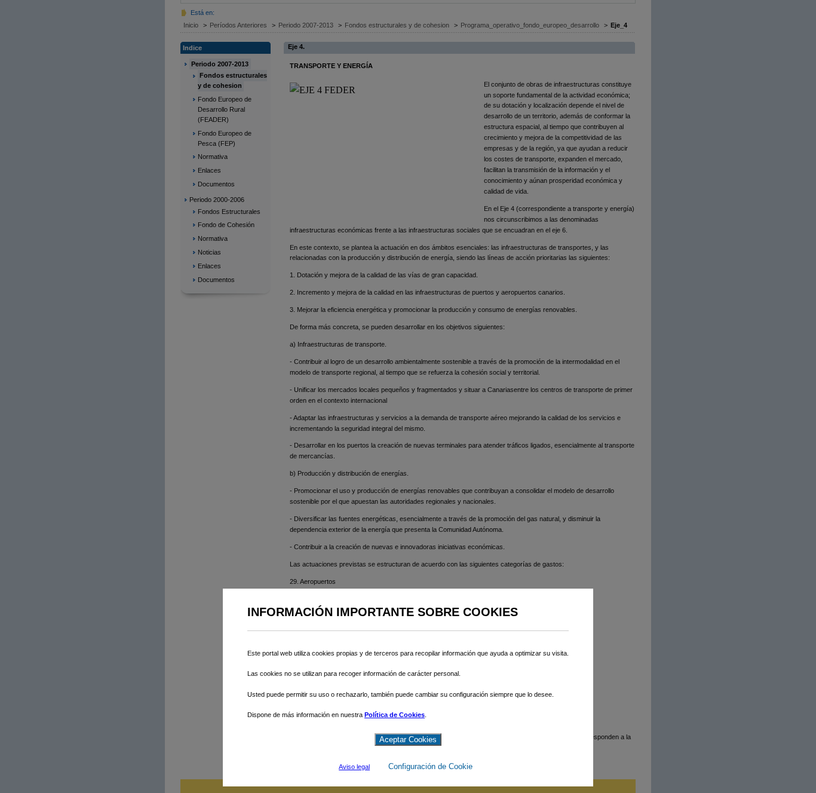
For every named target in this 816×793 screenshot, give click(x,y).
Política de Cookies (394, 714)
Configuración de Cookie (430, 766)
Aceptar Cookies (408, 739)
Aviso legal (354, 766)
